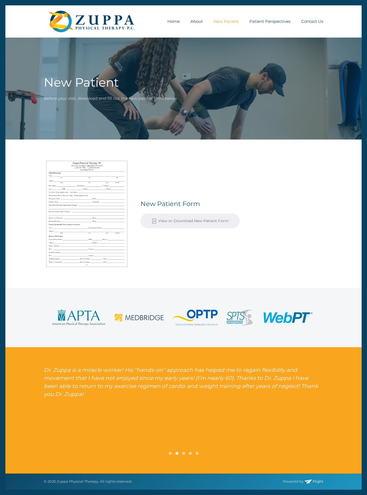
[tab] (170, 453)
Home (173, 21)
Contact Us (312, 21)
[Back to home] (92, 21)
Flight (317, 481)
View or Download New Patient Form (193, 220)
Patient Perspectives (269, 21)
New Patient (226, 21)
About (196, 21)
